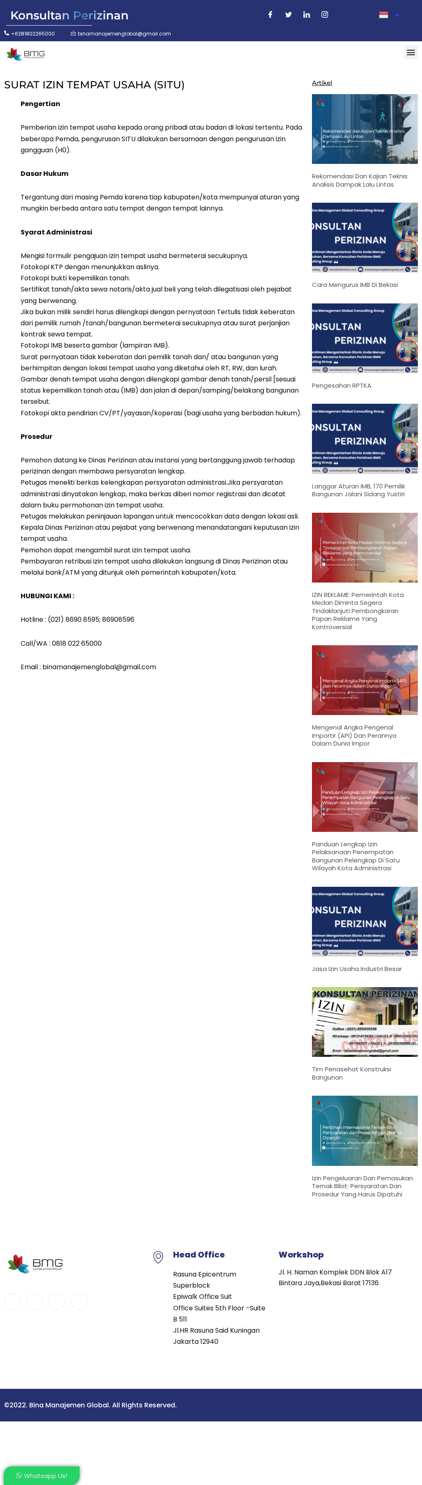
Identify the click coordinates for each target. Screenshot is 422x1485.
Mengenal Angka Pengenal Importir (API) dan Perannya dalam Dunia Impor (354, 735)
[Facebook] (270, 15)
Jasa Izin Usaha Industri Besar (357, 968)
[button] (411, 52)
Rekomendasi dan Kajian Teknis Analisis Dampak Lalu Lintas (360, 180)
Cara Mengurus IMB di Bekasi (355, 284)
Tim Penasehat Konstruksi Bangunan (351, 1073)
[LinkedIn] (306, 15)
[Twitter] (288, 15)
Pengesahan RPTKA (341, 385)
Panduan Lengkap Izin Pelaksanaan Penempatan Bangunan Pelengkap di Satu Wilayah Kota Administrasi (356, 856)
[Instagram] (325, 15)
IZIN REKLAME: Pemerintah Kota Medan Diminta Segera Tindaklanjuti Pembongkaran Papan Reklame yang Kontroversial (358, 610)
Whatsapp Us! (45, 1475)
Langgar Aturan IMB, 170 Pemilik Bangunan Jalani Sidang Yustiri (358, 490)
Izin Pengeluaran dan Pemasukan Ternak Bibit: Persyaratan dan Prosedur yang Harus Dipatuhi (362, 1186)
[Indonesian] (388, 15)
